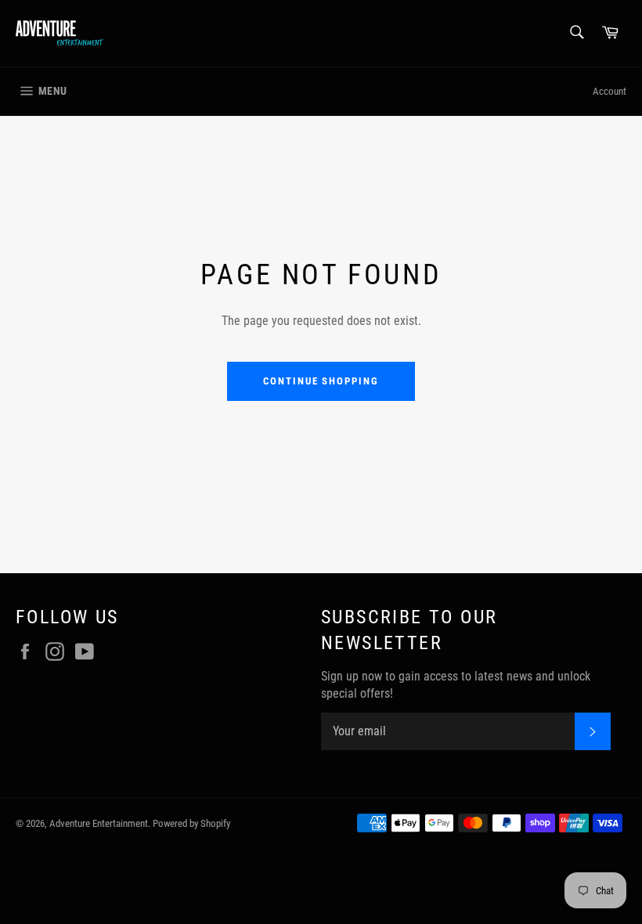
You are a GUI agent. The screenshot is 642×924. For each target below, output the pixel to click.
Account (609, 91)
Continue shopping (321, 381)
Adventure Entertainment (98, 823)
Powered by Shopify (191, 823)
